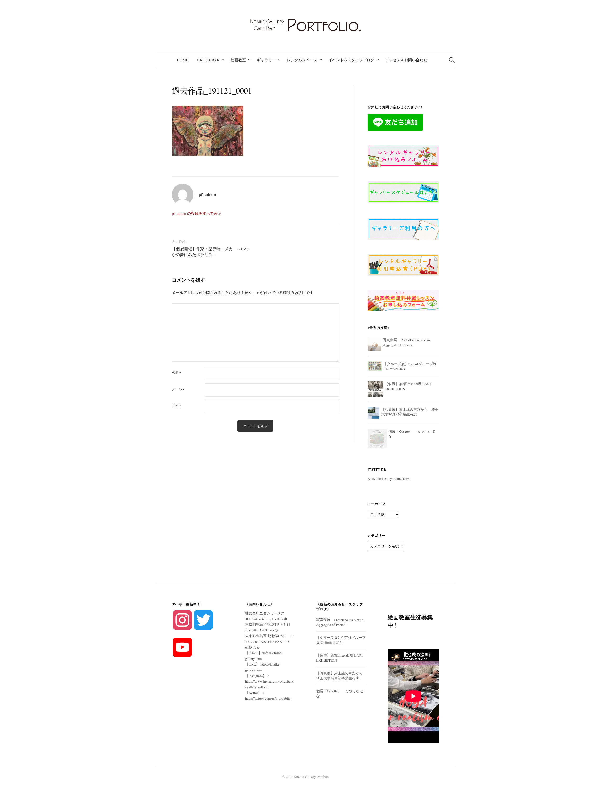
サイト (177, 405)
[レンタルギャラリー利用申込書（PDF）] (403, 264)
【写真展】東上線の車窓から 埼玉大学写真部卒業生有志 (341, 675)
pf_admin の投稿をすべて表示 (196, 213)
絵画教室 (238, 59)
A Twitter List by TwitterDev (388, 478)
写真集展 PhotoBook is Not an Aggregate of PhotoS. (339, 622)
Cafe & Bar (208, 59)
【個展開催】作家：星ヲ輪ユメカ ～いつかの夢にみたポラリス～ (210, 251)
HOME (182, 59)
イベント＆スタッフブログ (351, 59)
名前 (176, 372)
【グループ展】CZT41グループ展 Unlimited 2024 (341, 640)
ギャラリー (266, 59)
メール (178, 389)
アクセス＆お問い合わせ (406, 59)
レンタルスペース (302, 59)
